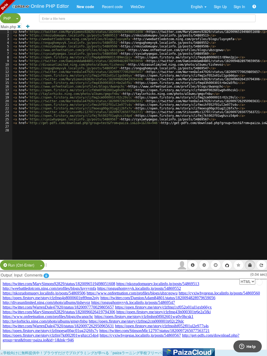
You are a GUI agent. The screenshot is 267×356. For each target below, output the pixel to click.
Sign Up (220, 6)
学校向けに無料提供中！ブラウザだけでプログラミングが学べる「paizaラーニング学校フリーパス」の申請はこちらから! (103, 352)
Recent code (112, 6)
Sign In (239, 6)
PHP (7, 18)
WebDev (138, 6)
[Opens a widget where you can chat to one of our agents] (247, 346)
